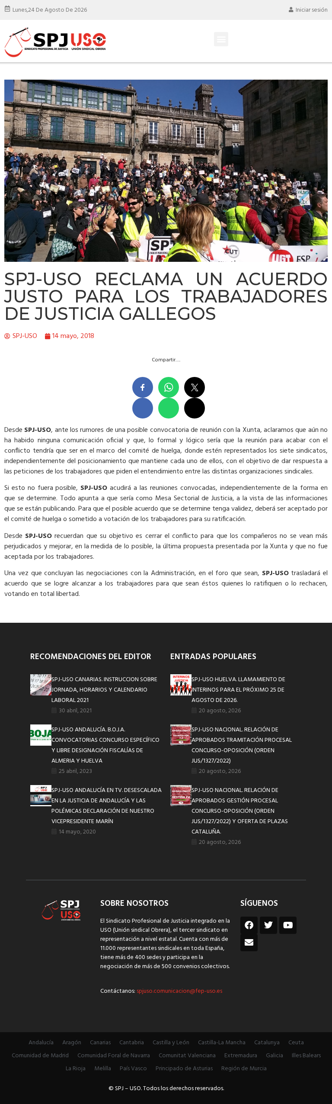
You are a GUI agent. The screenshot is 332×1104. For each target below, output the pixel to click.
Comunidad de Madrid (40, 1056)
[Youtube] (288, 925)
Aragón (71, 1043)
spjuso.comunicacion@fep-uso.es (178, 991)
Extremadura (240, 1056)
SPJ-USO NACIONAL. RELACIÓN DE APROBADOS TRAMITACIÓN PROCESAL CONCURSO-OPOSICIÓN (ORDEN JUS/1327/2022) (242, 745)
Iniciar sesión (312, 10)
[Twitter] (268, 925)
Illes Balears (306, 1056)
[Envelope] (249, 942)
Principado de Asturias (184, 1069)
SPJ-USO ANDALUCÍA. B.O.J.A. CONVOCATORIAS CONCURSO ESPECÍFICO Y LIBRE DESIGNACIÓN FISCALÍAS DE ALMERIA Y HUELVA (105, 745)
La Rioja (76, 1069)
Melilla (102, 1069)
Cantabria (131, 1043)
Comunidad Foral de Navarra (113, 1056)
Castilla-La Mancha (222, 1043)
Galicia (274, 1056)
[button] (221, 39)
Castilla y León (171, 1043)
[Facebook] (249, 925)
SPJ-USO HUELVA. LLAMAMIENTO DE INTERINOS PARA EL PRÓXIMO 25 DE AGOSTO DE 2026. (238, 690)
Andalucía (41, 1043)
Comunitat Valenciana (187, 1056)
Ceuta (296, 1043)
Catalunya (267, 1043)
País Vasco (133, 1069)
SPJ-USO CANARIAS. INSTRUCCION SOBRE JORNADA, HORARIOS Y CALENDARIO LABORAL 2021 (104, 690)
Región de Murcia (244, 1069)
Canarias (100, 1043)
